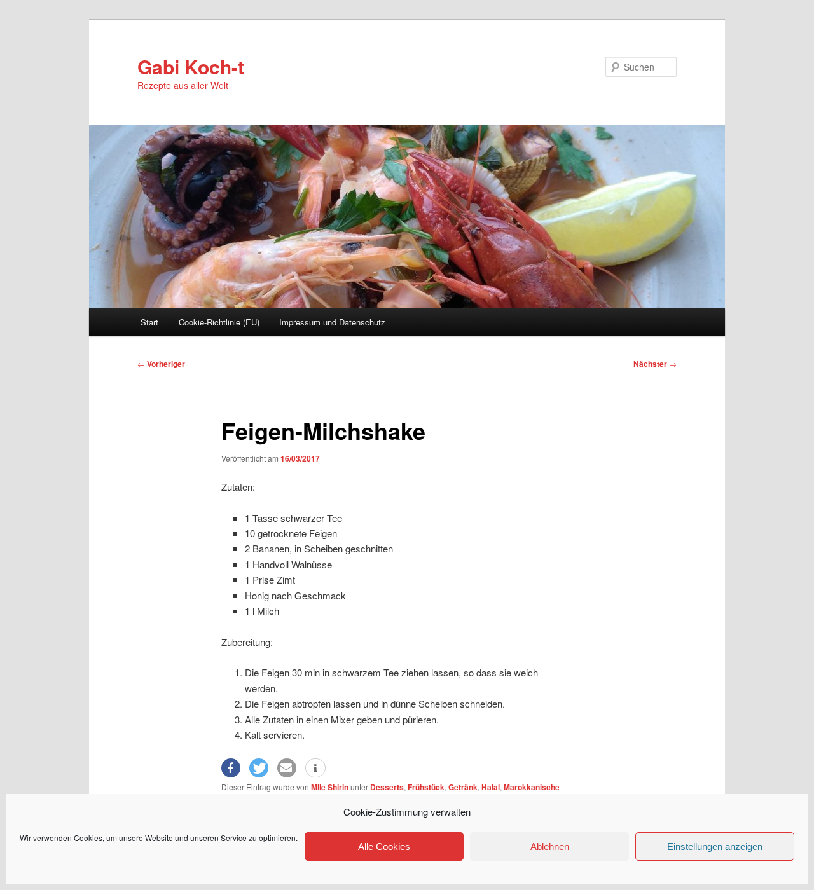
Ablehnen (549, 846)
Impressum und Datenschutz (332, 322)
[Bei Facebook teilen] (230, 767)
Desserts (387, 787)
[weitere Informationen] (315, 768)
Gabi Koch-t (190, 66)
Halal (490, 787)
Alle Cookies (384, 846)
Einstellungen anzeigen (714, 846)
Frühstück (426, 787)
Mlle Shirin (329, 787)
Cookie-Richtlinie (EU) (219, 322)
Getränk (463, 787)
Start (149, 322)
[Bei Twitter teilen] (258, 767)
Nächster (655, 363)
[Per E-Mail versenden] (286, 767)
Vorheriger (161, 363)
